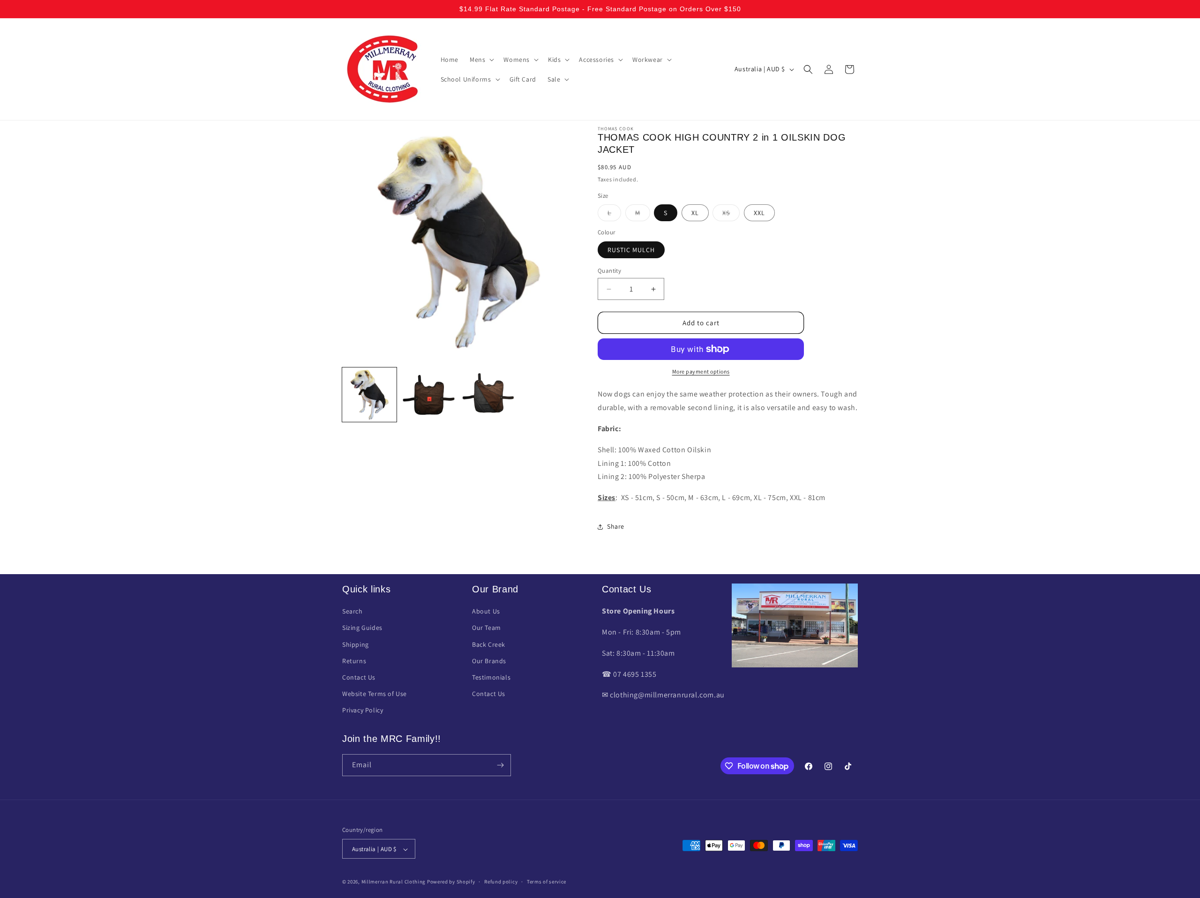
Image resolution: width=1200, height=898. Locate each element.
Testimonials (491, 677)
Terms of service (546, 881)
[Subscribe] (500, 765)
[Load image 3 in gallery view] (488, 394)
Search (352, 611)
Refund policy (501, 881)
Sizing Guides (362, 628)
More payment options (701, 371)
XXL (759, 213)
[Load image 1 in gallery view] (369, 394)
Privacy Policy (362, 710)
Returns (354, 661)
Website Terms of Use (374, 694)
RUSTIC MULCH (631, 250)
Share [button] (615, 526)
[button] (481, 59)
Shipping (355, 644)
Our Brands (489, 661)
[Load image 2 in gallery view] (428, 394)
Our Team (486, 628)
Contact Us (358, 677)
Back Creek (488, 644)
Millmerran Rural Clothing (393, 882)
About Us (486, 611)
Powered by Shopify (451, 882)
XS (731, 214)
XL (695, 213)
